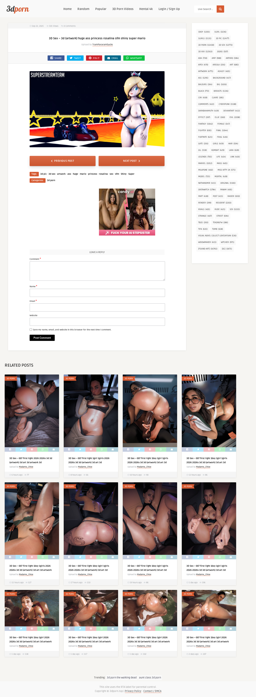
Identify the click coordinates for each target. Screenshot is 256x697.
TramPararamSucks (102, 44)
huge (75, 174)
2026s (222, 51)
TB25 (203, 222)
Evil (235, 117)
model (204, 176)
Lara (234, 150)
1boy (204, 32)
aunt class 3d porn (150, 677)
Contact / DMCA (152, 691)
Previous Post (64, 160)
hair (233, 143)
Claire (218, 97)
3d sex (52, 174)
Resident (223, 203)
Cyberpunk (227, 104)
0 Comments (70, 26)
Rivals (204, 209)
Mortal (221, 176)
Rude (220, 209)
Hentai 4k (146, 9)
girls (218, 143)
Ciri (202, 97)
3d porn (51, 180)
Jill (202, 150)
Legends (205, 157)
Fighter (204, 130)
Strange (205, 216)
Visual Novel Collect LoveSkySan (217, 235)
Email (33, 301)
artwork (61, 174)
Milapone (205, 170)
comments (206, 104)
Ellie (220, 117)
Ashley (224, 71)
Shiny (124, 174)
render (204, 203)
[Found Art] (207, 249)
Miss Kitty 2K (226, 170)
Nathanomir (207, 183)
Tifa (202, 229)
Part (203, 196)
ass (69, 174)
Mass (222, 163)
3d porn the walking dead (122, 677)
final (222, 130)
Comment (35, 259)
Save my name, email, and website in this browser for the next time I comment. (72, 329)
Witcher (227, 242)
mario (83, 174)
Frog (222, 137)
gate (203, 143)
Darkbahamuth (208, 110)
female (223, 124)
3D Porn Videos (122, 9)
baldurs (205, 84)
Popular (100, 9)
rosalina (103, 174)
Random (83, 9)
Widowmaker (207, 242)
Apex (203, 64)
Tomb (217, 229)
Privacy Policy (133, 691)
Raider (234, 196)
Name (33, 286)
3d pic (43, 174)
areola (219, 64)
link (235, 157)
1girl (220, 32)
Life (221, 157)
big (222, 84)
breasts (221, 91)
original (227, 183)
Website (33, 315)
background (222, 78)
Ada (202, 58)
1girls (204, 38)
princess (92, 174)
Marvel (205, 163)
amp (216, 58)
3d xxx (205, 51)
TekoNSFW (220, 222)
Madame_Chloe (26, 467)
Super (131, 174)
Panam (226, 189)
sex (111, 174)
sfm (117, 174)
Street (222, 216)
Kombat (217, 150)
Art (234, 64)
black (203, 91)
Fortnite (205, 137)
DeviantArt (231, 110)
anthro (232, 58)
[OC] (227, 249)
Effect (204, 117)
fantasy (205, 124)
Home (67, 9)
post (218, 196)
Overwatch (207, 189)
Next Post (130, 160)
